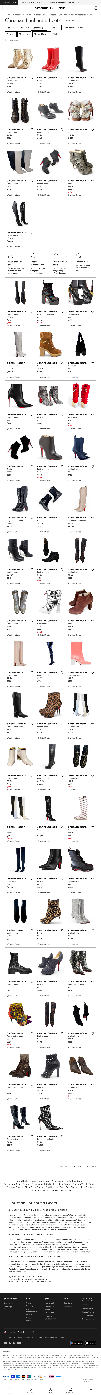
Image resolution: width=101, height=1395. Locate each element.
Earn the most (82, 261)
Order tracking (29, 1304)
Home (7, 14)
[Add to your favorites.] (31, 78)
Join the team (87, 1315)
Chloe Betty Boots (34, 1187)
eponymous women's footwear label (67, 1215)
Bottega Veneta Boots (84, 1184)
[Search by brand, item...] (5, 8)
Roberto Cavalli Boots (61, 1190)
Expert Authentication (37, 263)
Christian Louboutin (22, 14)
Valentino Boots (74, 1180)
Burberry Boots (13, 1187)
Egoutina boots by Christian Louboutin (26, 1276)
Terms (41, 1337)
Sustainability (87, 1308)
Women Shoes (41, 14)
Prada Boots (22, 1180)
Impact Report (88, 1312)
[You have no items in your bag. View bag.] (96, 8)
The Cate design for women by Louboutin (28, 1278)
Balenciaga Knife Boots (43, 1184)
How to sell (49, 1303)
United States (25, 1380)
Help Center (68, 1303)
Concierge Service (8, 1307)
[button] (96, 8)
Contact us (68, 1306)
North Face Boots (40, 1180)
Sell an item (49, 1312)
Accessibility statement (13, 1337)
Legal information (30, 1337)
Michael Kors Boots (38, 1190)
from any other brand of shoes (25, 1244)
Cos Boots (51, 1187)
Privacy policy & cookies (54, 1337)
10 (87, 1166)
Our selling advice (49, 1307)
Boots (53, 14)
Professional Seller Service (50, 1317)
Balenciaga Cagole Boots (16, 1184)
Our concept (9, 1303)
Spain (41, 1380)
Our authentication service (32, 1312)
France (5, 1380)
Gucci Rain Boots (68, 1187)
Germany (34, 1380)
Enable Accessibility (9, 2)
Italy (46, 1380)
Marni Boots (86, 1187)
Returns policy (29, 1319)
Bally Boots (64, 1184)
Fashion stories (88, 1319)
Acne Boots (57, 1180)
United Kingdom (14, 1380)
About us (85, 1305)
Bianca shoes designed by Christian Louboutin (30, 1281)
